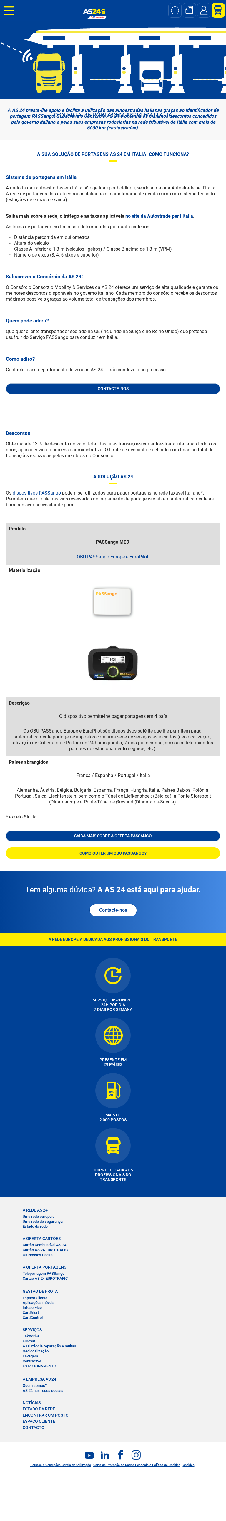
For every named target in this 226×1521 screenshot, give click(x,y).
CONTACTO (33, 1427)
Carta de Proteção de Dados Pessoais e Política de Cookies (136, 1465)
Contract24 (32, 1361)
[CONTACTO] (203, 10)
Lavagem (30, 1356)
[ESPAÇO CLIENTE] (216, 10)
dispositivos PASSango (37, 493)
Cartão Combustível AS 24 (44, 1245)
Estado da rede (35, 1226)
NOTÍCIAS (32, 1402)
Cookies (189, 1465)
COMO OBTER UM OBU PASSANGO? (113, 853)
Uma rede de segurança (43, 1221)
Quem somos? (35, 1385)
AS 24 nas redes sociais (43, 1390)
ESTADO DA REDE (39, 1409)
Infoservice (32, 1307)
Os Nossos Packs (38, 1255)
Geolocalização (36, 1351)
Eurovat (29, 1341)
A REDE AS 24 (35, 1210)
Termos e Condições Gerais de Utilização (60, 1465)
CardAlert (31, 1312)
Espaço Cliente (35, 1298)
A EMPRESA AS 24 (39, 1379)
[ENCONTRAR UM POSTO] (189, 10)
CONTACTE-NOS (113, 388)
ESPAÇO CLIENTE (39, 1421)
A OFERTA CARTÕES (42, 1238)
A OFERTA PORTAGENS (44, 1267)
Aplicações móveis (38, 1302)
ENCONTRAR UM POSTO (46, 1415)
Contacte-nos (113, 910)
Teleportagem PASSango (43, 1273)
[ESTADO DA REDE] (175, 10)
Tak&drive (31, 1336)
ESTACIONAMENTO (39, 1366)
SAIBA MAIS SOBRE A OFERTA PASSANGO (113, 835)
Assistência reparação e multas (49, 1346)
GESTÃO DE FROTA (40, 1291)
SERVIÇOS (32, 1329)
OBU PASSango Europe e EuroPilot (113, 557)
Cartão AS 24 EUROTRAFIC (45, 1250)
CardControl (33, 1317)
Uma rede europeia (38, 1216)
